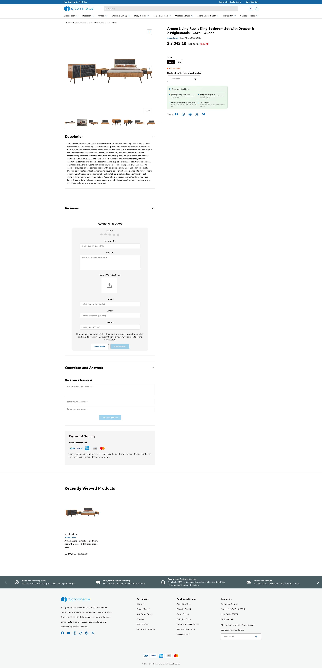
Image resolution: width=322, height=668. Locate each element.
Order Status (183, 614)
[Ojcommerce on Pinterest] (87, 631)
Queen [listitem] (171, 62)
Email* (110, 310)
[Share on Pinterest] (190, 114)
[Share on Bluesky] (203, 114)
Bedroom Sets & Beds (96, 23)
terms (139, 337)
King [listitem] (179, 62)
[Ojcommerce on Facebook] (63, 631)
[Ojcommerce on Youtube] (69, 631)
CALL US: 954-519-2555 (233, 609)
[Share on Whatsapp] (183, 114)
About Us (141, 604)
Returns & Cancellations (188, 624)
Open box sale (252, 2)
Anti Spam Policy (145, 614)
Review (109, 252)
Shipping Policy (184, 619)
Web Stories (142, 624)
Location (110, 322)
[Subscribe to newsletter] (256, 637)
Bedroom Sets (111, 23)
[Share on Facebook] (176, 114)
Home (68, 23)
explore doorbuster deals (230, 2)
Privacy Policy (143, 609)
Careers (140, 619)
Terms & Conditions (186, 629)
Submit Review (120, 346)
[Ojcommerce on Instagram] (75, 631)
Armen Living (172, 38)
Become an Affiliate (146, 629)
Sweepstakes (183, 634)
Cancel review (99, 346)
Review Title (110, 241)
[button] (101, 234)
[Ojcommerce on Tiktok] (81, 631)
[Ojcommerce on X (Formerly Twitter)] (92, 631)
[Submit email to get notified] (195, 79)
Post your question (110, 417)
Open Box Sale (184, 604)
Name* (110, 299)
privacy (111, 339)
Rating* (110, 230)
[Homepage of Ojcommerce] (79, 9)
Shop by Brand (184, 609)
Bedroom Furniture (79, 23)
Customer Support (229, 604)
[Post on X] (197, 114)
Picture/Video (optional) (110, 275)
